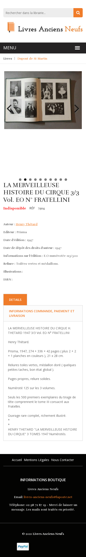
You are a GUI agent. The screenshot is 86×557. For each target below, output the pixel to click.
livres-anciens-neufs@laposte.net (48, 497)
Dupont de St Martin (32, 58)
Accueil (17, 460)
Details (15, 300)
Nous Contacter (62, 460)
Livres (7, 58)
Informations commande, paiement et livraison (42, 313)
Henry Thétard (26, 224)
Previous (10, 105)
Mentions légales (36, 460)
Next (75, 105)
